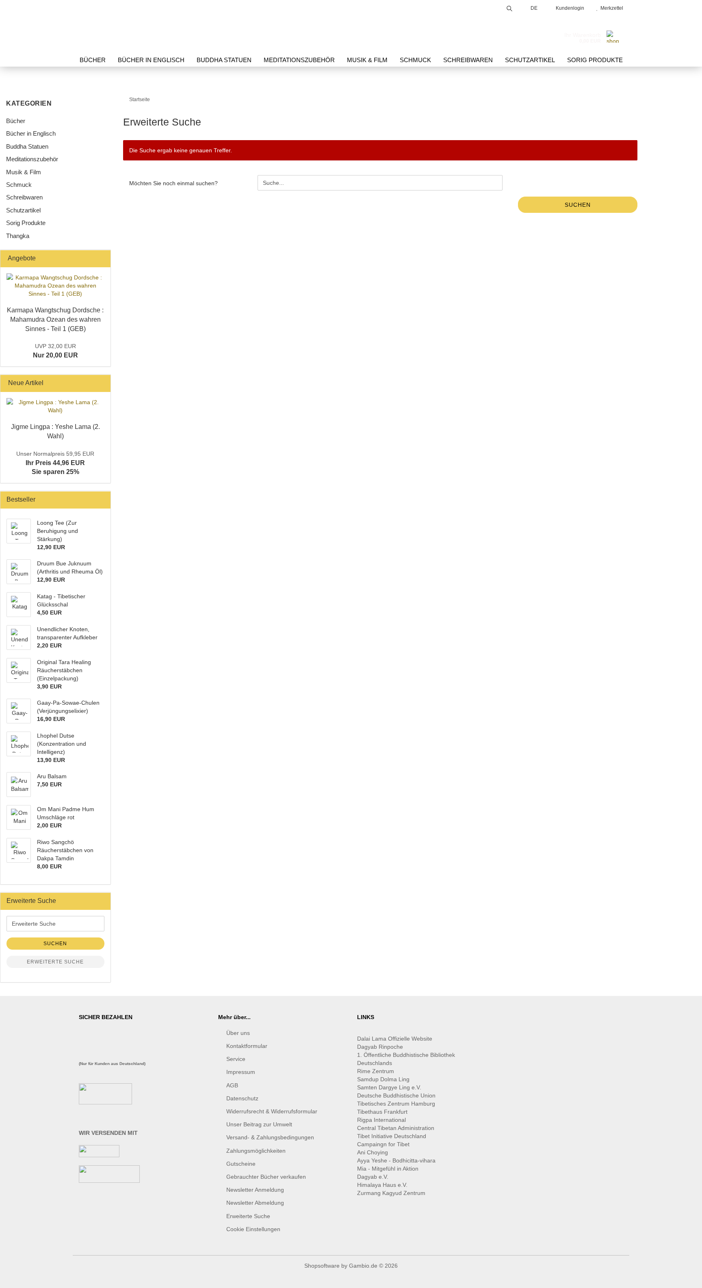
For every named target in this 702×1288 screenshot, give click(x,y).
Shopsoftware (322, 1265)
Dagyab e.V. (372, 1176)
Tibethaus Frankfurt (382, 1111)
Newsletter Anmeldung (255, 1189)
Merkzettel (610, 8)
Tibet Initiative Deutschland (391, 1136)
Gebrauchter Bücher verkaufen (266, 1176)
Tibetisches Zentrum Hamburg (396, 1103)
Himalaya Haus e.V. (383, 1185)
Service (235, 1059)
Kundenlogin (568, 8)
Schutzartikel (530, 59)
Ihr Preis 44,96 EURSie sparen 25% (55, 463)
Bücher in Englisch (151, 59)
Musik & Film (367, 59)
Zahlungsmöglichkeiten (256, 1150)
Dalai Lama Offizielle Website (394, 1038)
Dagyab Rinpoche (381, 1046)
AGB (232, 1085)
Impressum (240, 1072)
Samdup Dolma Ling (383, 1079)
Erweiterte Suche (55, 962)
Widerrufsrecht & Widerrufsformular (271, 1111)
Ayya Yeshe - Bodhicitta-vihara (396, 1160)
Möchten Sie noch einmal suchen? (173, 183)
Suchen (578, 204)
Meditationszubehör (299, 59)
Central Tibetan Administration (395, 1128)
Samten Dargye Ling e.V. (389, 1087)
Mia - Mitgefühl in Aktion (388, 1168)
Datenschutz (242, 1098)
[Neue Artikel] (102, 383)
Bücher (93, 59)
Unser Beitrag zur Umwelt (259, 1124)
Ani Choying (372, 1152)
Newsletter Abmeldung (255, 1202)
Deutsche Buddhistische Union (396, 1095)
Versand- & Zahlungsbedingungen (270, 1137)
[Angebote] (102, 258)
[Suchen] (509, 7)
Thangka (17, 235)
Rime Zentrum (375, 1071)
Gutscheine (241, 1163)
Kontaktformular (246, 1046)
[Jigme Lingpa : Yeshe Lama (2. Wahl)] (55, 406)
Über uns (238, 1033)
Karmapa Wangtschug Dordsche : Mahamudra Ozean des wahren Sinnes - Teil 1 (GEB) (55, 319)
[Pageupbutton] (679, 1276)
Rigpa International (382, 1120)
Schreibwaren (468, 59)
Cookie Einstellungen (253, 1229)
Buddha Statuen (224, 59)
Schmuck (415, 59)
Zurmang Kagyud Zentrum (391, 1193)
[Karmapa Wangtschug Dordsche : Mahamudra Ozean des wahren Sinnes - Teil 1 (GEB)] (55, 285)
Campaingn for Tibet (383, 1144)
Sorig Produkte (595, 59)
